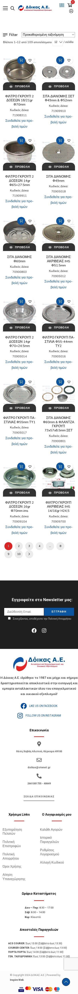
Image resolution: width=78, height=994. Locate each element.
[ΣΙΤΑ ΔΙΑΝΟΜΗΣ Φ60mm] (19, 233)
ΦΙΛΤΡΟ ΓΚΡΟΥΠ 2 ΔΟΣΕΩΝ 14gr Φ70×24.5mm (19, 341)
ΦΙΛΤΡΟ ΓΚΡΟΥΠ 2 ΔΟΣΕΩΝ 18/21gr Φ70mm (19, 100)
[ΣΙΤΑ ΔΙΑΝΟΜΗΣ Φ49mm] (58, 152)
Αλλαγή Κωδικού (52, 862)
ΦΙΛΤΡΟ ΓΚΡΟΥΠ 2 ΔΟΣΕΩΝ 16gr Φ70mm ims (19, 506)
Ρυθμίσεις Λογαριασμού (49, 852)
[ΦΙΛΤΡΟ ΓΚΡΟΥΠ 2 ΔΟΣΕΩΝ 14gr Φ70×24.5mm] (19, 313)
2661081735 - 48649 (39, 783)
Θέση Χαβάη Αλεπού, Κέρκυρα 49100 (39, 751)
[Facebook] (34, 631)
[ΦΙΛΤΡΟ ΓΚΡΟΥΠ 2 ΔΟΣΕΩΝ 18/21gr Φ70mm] (19, 72)
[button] (30, 60)
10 (18, 554)
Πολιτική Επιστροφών (12, 844)
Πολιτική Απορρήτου (11, 856)
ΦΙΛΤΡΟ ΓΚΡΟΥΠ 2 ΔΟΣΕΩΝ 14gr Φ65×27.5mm (19, 180)
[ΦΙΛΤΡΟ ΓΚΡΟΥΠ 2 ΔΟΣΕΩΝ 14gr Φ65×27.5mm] (19, 152)
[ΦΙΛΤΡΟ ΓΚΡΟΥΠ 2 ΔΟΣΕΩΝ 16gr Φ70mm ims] (19, 478)
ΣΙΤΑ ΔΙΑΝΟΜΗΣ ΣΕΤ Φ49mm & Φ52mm (58, 98)
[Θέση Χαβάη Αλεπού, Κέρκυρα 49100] (39, 743)
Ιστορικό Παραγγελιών (49, 839)
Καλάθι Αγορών (51, 829)
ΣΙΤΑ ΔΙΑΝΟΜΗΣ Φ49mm (58, 178)
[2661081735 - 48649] (39, 776)
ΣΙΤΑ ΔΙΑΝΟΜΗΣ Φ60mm (19, 259)
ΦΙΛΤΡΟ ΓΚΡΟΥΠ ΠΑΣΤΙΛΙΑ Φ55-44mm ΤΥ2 (58, 341)
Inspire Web (17, 979)
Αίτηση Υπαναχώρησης (14, 877)
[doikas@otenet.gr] (39, 759)
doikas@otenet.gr (39, 767)
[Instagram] (44, 631)
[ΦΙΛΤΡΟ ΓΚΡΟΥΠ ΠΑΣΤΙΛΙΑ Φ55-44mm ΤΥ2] (58, 313)
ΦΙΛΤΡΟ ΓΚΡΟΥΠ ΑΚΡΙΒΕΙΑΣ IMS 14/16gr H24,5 (58, 506)
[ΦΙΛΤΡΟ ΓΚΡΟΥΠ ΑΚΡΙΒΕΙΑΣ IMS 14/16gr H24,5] (58, 478)
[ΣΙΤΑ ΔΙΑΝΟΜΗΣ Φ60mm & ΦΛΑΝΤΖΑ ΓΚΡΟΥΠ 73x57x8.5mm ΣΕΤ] (58, 393)
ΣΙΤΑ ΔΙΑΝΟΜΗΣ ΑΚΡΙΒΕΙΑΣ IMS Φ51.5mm (58, 261)
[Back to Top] (66, 982)
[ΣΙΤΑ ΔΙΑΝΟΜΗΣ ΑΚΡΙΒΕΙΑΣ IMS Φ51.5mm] (58, 233)
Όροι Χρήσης (12, 866)
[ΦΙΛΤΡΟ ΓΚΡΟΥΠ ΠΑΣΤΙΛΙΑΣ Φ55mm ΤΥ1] (19, 393)
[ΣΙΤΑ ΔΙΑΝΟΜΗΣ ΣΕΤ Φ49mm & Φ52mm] (58, 72)
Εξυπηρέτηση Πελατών (12, 831)
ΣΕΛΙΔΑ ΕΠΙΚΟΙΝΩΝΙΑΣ (39, 796)
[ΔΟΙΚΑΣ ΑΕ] (35, 8)
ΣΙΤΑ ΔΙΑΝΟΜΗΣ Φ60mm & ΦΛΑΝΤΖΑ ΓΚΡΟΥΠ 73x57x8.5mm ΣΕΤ (58, 424)
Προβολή (22, 86)
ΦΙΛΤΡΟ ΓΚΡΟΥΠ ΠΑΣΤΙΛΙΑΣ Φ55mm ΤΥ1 (19, 420)
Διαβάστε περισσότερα (21, 60)
